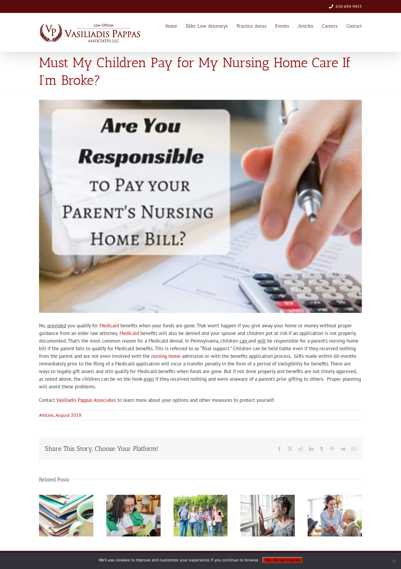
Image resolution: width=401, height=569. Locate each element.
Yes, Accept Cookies (282, 560)
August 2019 (68, 415)
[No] (394, 561)
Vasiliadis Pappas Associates (86, 400)
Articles (46, 415)
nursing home (166, 356)
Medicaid (109, 325)
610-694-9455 (349, 6)
